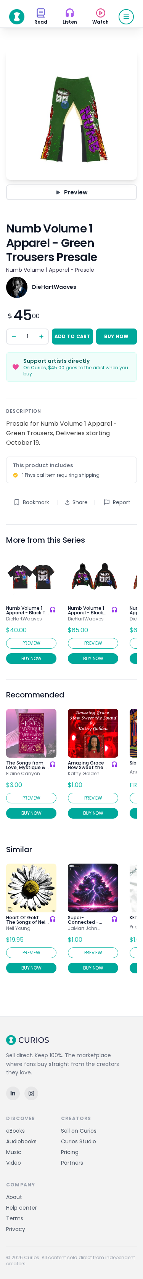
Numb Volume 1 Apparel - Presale (50, 270)
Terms (14, 1218)
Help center (21, 1208)
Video (13, 1163)
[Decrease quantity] (14, 336)
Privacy (15, 1229)
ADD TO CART (72, 336)
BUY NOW (116, 336)
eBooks (15, 1131)
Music (13, 1152)
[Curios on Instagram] (31, 1093)
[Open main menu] (126, 16)
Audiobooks (21, 1141)
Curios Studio (78, 1141)
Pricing (70, 1152)
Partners (72, 1163)
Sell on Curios (78, 1131)
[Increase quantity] (41, 336)
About (14, 1197)
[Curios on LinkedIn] (13, 1093)
